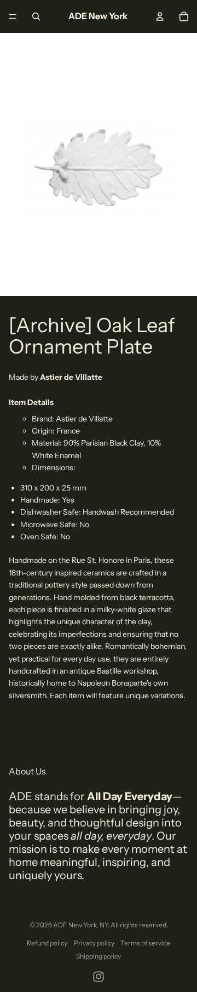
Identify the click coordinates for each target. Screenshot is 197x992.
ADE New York (75, 925)
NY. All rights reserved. (134, 925)
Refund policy (47, 943)
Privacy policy (94, 943)
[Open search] (36, 16)
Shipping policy (98, 956)
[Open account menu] (160, 16)
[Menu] (12, 16)
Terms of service (145, 943)
